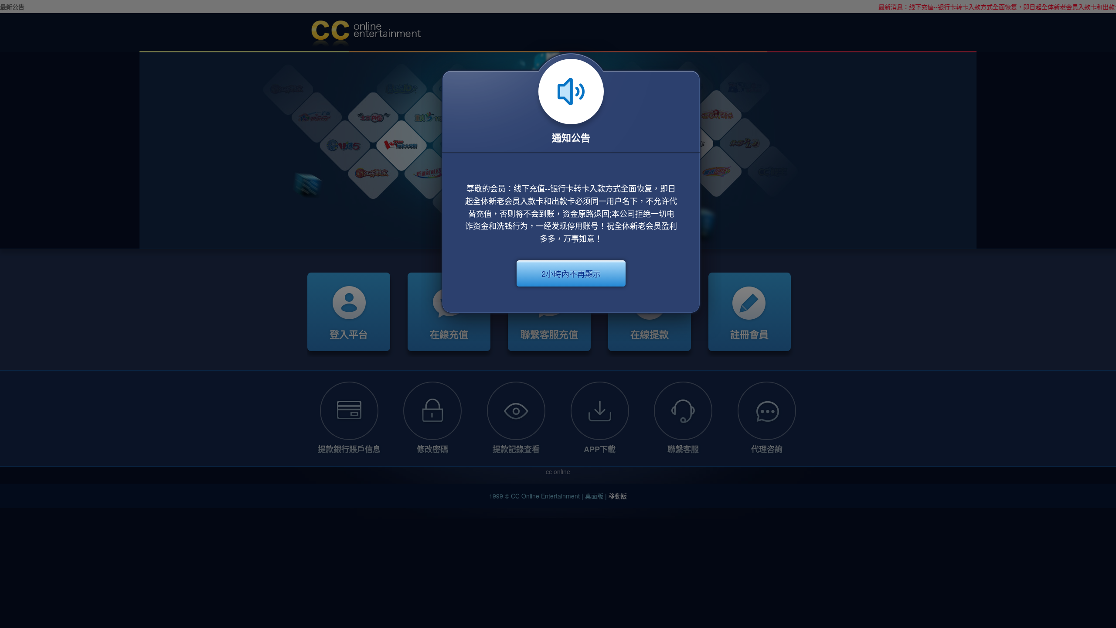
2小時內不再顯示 (571, 273)
